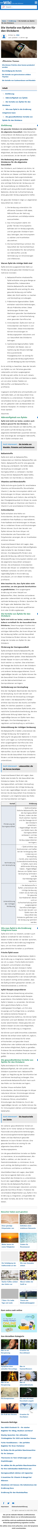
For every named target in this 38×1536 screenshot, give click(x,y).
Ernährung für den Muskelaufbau (14, 1492)
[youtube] (13, 1503)
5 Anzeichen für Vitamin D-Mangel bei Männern (16, 1479)
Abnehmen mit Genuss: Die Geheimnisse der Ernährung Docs (19, 1486)
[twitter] (8, 1503)
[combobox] (21, 7)
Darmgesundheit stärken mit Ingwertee (17, 1473)
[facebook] (3, 1503)
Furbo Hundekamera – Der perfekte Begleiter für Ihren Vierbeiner (15, 1444)
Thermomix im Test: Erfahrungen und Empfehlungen (16, 1459)
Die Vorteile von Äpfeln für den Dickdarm (16, 103)
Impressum (5, 1506)
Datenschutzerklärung (19, 1506)
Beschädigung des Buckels (12, 71)
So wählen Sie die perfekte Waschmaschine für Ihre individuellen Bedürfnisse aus (18, 1467)
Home (4, 21)
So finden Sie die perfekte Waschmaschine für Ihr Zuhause (18, 1451)
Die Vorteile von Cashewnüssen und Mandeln (18, 80)
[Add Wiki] (5, 2)
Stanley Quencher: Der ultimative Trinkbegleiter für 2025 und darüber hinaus (18, 1436)
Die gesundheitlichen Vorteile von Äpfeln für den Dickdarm (17, 118)
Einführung (8, 94)
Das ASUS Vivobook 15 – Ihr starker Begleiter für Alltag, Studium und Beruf (17, 1429)
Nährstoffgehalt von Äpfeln (15, 98)
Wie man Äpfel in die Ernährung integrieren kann (16, 111)
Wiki (17, 35)
